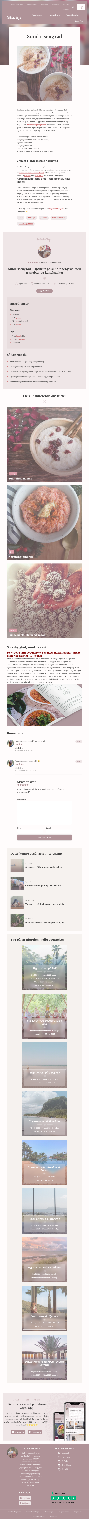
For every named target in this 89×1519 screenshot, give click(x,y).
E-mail (48, 828)
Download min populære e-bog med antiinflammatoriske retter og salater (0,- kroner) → (43, 654)
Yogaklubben (37, 15)
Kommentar (22, 799)
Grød (21, 217)
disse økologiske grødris (36, 124)
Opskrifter (79, 21)
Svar (78, 741)
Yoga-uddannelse (38, 1516)
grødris (18, 317)
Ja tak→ (49, 682)
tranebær (21, 339)
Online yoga (49, 1511)
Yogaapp (66, 4)
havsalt (19, 324)
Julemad (43, 217)
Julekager (31, 217)
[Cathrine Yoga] (14, 18)
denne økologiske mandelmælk (31, 172)
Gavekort (66, 9)
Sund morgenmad (26, 223)
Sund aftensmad (58, 217)
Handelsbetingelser (14, 1511)
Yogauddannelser (72, 15)
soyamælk (39, 175)
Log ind (82, 7)
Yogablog (55, 4)
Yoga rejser (78, 1511)
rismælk (27, 175)
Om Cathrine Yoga (17, 4)
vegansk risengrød (56, 208)
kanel (18, 336)
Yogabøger (44, 4)
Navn (19, 828)
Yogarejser (54, 15)
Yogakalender (32, 4)
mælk (17, 321)
